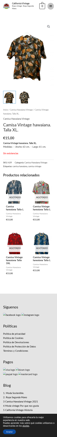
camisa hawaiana (20, 166)
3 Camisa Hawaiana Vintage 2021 (20, 402)
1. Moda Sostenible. (13, 393)
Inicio (5, 110)
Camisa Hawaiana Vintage (21, 110)
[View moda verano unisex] (24, 97)
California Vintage (20, 4)
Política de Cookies (13, 338)
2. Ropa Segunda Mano (15, 397)
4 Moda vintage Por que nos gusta (21, 406)
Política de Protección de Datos (19, 347)
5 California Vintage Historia (17, 410)
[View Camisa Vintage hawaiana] (9, 97)
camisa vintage (34, 166)
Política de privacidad (14, 334)
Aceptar (9, 432)
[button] (48, 26)
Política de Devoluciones (16, 342)
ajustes (25, 426)
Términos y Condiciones (15, 351)
